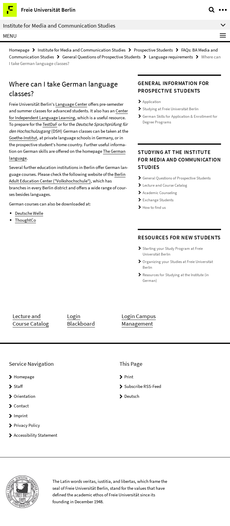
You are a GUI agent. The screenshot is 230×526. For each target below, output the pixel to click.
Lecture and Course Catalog (165, 185)
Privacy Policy (27, 425)
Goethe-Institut (23, 137)
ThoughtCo (25, 220)
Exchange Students (158, 199)
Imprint (21, 415)
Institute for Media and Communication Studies (81, 50)
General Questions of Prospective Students (101, 57)
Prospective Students (153, 50)
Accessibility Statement (35, 435)
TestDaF (50, 124)
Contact (21, 406)
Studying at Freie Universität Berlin (171, 108)
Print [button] (128, 377)
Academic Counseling (160, 192)
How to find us (154, 207)
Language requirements (171, 57)
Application (152, 101)
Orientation (24, 396)
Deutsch (131, 396)
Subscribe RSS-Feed (142, 386)
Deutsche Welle (29, 213)
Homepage (19, 50)
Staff (18, 386)
